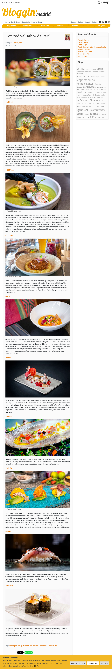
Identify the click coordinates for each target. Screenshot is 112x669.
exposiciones (85, 83)
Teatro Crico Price (84, 54)
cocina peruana (14, 646)
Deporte (34, 22)
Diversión (60, 26)
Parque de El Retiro (90, 104)
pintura (91, 106)
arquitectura (91, 69)
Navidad (101, 101)
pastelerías (85, 106)
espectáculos (86, 80)
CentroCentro (83, 42)
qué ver (82, 110)
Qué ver (7, 22)
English (80, 22)
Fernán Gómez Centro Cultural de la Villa (92, 47)
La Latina (97, 92)
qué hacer (100, 106)
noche (80, 103)
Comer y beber (18, 43)
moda (103, 95)
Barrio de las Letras (84, 72)
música (100, 98)
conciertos (83, 76)
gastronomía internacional (30, 646)
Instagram (101, 26)
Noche (40, 22)
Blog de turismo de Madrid (11, 2)
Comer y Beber (27, 26)
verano (101, 117)
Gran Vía (89, 89)
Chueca (80, 74)
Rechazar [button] (104, 663)
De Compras (44, 26)
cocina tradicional (89, 74)
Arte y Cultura (10, 26)
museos (92, 97)
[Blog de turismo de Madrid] (26, 12)
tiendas (80, 117)
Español (73, 22)
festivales (98, 84)
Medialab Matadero (85, 52)
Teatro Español (83, 56)
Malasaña (96, 95)
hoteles (90, 92)
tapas (86, 114)
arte (100, 69)
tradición (91, 117)
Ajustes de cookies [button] (78, 663)
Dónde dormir (16, 22)
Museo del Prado (82, 97)
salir (80, 114)
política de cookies (30, 666)
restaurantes (53, 646)
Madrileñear (44, 646)
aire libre (81, 69)
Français (87, 22)
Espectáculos (26, 22)
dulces (103, 77)
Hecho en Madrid (100, 89)
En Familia (75, 26)
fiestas (79, 87)
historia (82, 92)
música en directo (87, 100)
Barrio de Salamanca (98, 72)
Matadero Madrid (84, 49)
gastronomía (89, 86)
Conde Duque (83, 45)
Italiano (94, 22)
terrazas (102, 114)
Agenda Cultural (83, 40)
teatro (94, 114)
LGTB (88, 26)
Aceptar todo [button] (93, 663)
